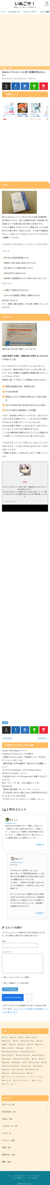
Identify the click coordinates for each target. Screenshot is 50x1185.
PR (26, 1062)
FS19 (30, 1048)
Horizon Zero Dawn (24, 1055)
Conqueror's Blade (28, 1041)
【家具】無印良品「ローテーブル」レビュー (21, 789)
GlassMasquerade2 (29, 1051)
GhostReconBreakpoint (11, 1051)
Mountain (7, 1062)
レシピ (6, 1133)
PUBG (45, 1062)
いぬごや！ (25, 3)
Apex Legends (32, 1037)
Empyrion (21, 1048)
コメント (6, 952)
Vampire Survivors (19, 1073)
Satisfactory (27, 1066)
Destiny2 (22, 1044)
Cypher (40, 1041)
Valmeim (6, 1073)
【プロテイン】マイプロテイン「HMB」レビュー (23, 799)
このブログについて (14, 11)
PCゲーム (8, 1104)
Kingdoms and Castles (22, 1059)
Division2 (40, 1044)
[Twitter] (25, 508)
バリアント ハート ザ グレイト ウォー (31, 1077)
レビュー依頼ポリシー (18, 1178)
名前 (4, 941)
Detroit (31, 1044)
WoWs (31, 1073)
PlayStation (8, 1112)
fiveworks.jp (8, 501)
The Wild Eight (18, 1069)
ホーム (3, 11)
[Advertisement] (25, 40)
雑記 (6, 1162)
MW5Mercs (17, 1062)
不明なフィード (12, 94)
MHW (42, 1059)
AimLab (14, 1037)
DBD (5, 1044)
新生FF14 (8, 1155)
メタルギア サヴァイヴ (22, 1080)
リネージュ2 (37, 1080)
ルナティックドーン (10, 1084)
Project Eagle (35, 1062)
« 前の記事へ (7, 738)
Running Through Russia (12, 1066)
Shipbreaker (39, 1066)
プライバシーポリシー (30, 11)
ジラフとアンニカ (9, 1077)
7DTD (6, 1037)
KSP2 (35, 1059)
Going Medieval (9, 1055)
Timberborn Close (33, 1069)
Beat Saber (7, 1041)
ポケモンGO (8, 1080)
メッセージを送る (32, 1178)
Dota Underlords (9, 1048)
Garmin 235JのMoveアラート (14, 751)
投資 (5, 722)
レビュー (8, 1140)
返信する (41, 845)
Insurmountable (39, 1055)
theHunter (7, 1069)
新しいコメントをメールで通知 (16, 977)
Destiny (13, 1044)
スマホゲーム (9, 1126)
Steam (7, 1119)
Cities (16, 1041)
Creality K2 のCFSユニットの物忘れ (17, 754)
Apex (22, 1037)
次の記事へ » (42, 738)
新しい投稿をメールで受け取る (16, 983)
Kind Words (7, 1059)
